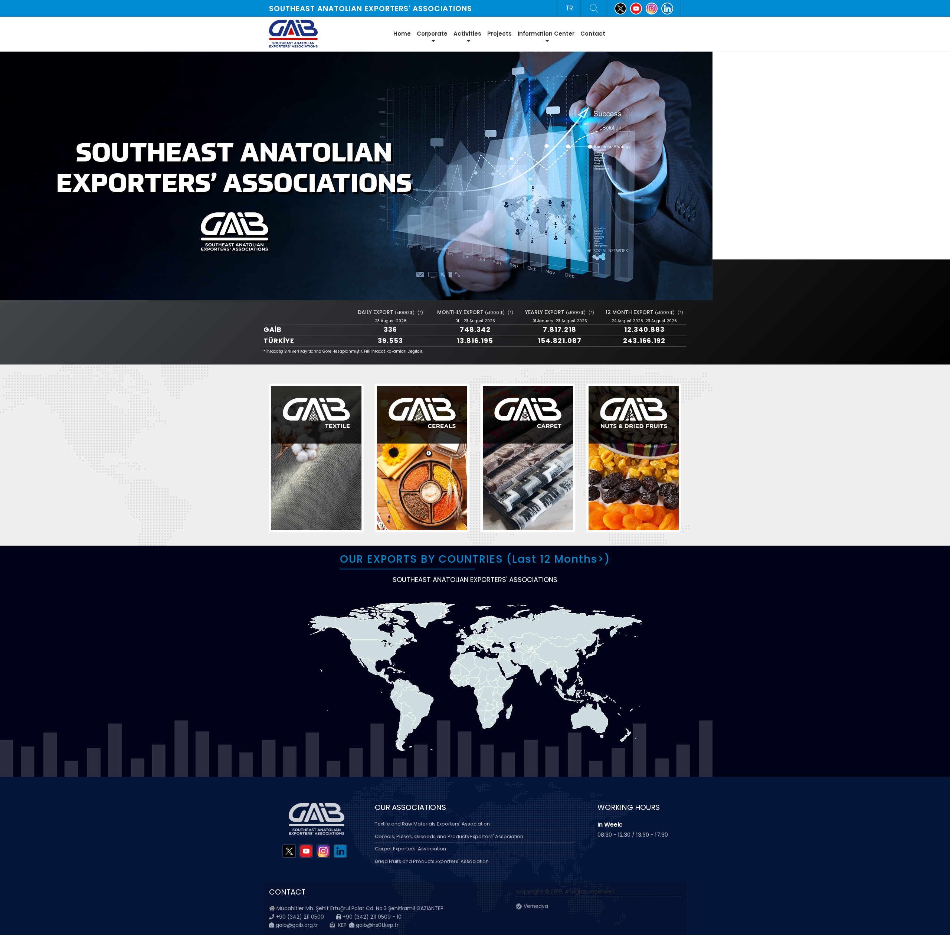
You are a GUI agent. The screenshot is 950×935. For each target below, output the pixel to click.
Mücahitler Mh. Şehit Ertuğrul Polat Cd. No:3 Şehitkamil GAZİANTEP (359, 908)
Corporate (432, 33)
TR (569, 8)
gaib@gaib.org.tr (296, 925)
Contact (592, 33)
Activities (467, 33)
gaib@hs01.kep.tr (376, 925)
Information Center (546, 33)
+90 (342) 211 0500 (300, 917)
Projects (499, 33)
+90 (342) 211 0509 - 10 (371, 917)
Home (402, 33)
